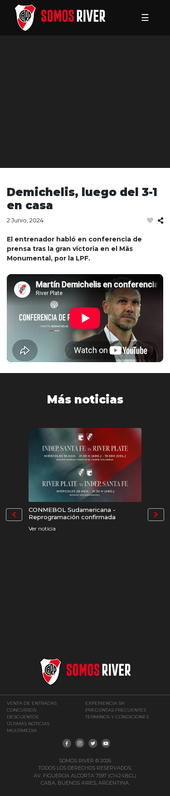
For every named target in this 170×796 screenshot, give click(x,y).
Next (156, 514)
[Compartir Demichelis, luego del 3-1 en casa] (160, 221)
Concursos (21, 710)
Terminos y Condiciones (117, 717)
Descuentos (23, 717)
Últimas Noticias (28, 724)
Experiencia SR (104, 703)
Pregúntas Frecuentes (115, 710)
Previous (14, 514)
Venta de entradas (32, 703)
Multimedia (22, 730)
